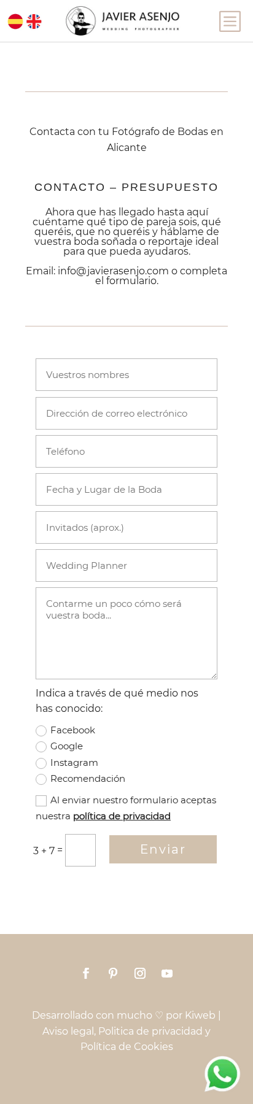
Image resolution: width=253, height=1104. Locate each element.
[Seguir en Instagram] (140, 973)
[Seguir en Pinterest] (113, 973)
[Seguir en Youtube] (167, 973)
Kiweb (200, 1015)
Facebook (72, 730)
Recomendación (87, 778)
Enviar (163, 849)
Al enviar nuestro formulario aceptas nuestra (126, 808)
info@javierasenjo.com (113, 271)
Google (66, 746)
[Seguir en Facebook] (86, 973)
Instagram (74, 762)
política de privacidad (122, 816)
